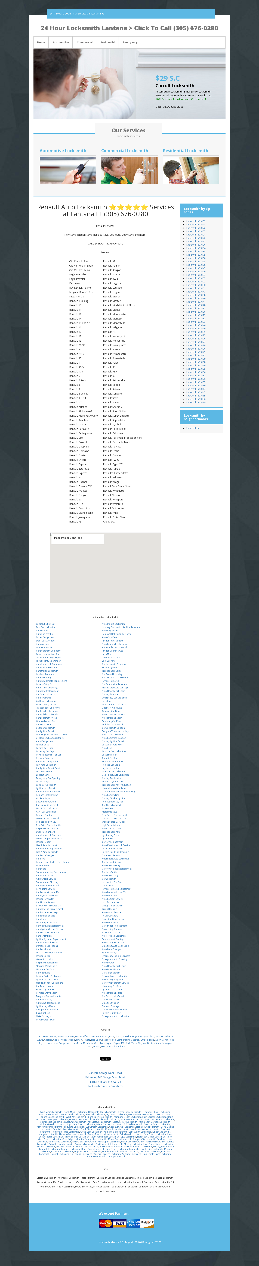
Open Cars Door (44, 647)
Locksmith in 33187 (195, 382)
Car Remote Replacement (114, 684)
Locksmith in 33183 (195, 321)
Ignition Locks (43, 955)
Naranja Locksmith (116, 1156)
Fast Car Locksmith (45, 627)
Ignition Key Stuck (110, 835)
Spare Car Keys (109, 952)
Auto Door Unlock (111, 969)
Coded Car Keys (110, 758)
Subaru (121, 1046)
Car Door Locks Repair (113, 996)
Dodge (62, 1043)
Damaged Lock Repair (47, 945)
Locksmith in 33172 (195, 227)
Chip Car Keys (43, 1012)
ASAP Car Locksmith (46, 811)
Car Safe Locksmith (45, 694)
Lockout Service (44, 774)
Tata (72, 1036)
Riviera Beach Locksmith (84, 1141)
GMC (103, 1046)
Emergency (130, 42)
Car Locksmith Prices (46, 717)
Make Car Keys (43, 1016)
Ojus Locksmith (128, 1136)
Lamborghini (123, 1039)
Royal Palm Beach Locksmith (81, 1124)
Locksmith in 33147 (195, 291)
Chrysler (142, 1043)
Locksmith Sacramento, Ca (105, 1081)
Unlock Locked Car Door (114, 788)
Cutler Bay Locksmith (95, 1156)
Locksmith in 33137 (195, 231)
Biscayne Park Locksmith (125, 1121)
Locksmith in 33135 (195, 368)
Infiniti (61, 1036)
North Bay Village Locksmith (151, 1136)
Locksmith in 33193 (195, 261)
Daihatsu (168, 1036)
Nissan (78, 1036)
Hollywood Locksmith (81, 1153)
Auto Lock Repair (44, 875)
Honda (96, 1046)
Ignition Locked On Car (47, 979)
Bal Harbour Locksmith (111, 1146)
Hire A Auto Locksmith (47, 845)
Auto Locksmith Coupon (114, 737)
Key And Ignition (110, 667)
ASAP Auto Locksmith (112, 932)
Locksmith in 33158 (195, 295)
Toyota (86, 1039)
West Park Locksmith (76, 1116)
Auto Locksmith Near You (114, 892)
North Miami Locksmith (75, 1111)
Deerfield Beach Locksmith (66, 1129)
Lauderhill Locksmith (49, 1149)
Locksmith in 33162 (195, 278)
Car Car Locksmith (111, 972)
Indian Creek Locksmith (132, 1141)
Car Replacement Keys (47, 912)
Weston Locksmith (65, 1146)
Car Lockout (42, 630)
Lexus (48, 1043)
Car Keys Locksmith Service (115, 982)
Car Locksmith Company (48, 650)
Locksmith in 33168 (195, 362)
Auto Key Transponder (47, 761)
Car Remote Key (44, 999)
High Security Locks (111, 825)
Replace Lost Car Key (112, 761)
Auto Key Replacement (47, 690)
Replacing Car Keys (111, 721)
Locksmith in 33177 (195, 342)
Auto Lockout (108, 962)
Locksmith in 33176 (195, 378)
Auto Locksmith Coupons (48, 835)
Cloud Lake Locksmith (91, 1131)
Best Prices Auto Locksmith (115, 774)
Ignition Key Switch (45, 898)
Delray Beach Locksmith (100, 1134)
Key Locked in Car (111, 768)
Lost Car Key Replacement (49, 952)
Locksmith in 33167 (195, 388)
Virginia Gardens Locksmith (107, 1153)
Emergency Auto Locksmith (115, 1016)
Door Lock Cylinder (45, 640)
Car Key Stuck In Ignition (113, 798)
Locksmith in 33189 (195, 385)
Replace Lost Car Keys (47, 794)
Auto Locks (41, 919)
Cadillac (48, 1039)
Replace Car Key (44, 815)
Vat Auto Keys (43, 798)
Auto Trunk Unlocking (46, 687)
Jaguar (109, 1043)
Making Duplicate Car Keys (115, 687)
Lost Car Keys (108, 660)
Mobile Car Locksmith (113, 724)
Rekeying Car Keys (45, 751)
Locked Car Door (44, 748)
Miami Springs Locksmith (76, 1136)
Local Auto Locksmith (112, 848)
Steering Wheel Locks (46, 966)
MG (123, 1043)
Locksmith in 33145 (195, 392)
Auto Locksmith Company (49, 664)
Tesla (151, 1039)
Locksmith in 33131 (195, 375)
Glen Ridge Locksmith (73, 1139)
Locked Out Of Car (111, 1012)
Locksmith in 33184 (195, 248)
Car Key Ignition (44, 935)
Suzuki (105, 1036)
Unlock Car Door (110, 1002)
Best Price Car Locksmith (48, 825)
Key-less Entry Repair (46, 992)
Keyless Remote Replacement (116, 888)
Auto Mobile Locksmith (113, 623)
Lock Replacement (111, 902)
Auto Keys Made (110, 630)
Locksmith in (192, 428)
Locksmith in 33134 (195, 251)
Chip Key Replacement (47, 962)
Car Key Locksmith (111, 999)
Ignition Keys (108, 838)
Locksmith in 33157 (195, 274)
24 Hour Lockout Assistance (50, 737)
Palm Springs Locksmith (154, 1116)
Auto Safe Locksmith (112, 828)
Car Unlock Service (45, 902)
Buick (98, 1036)
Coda (56, 1039)
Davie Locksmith (163, 1114)
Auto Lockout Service (112, 898)
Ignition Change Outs (112, 650)
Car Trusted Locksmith (47, 805)
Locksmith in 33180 (195, 258)
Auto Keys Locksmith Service (116, 845)
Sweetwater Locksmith (75, 1121)
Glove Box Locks (44, 959)
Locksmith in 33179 (195, 402)
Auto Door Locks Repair (114, 966)
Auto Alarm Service (111, 912)
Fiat (93, 1039)
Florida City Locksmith (87, 1146)
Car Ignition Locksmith (47, 670)
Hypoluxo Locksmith (116, 1114)
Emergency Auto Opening (114, 959)
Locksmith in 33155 (195, 331)
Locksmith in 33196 (195, 348)
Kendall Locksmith (60, 1153)
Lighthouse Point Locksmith (156, 1111)
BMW (111, 1036)
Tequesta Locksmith (74, 1126)
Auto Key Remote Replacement (51, 680)
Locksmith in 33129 (195, 358)
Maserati (135, 1039)
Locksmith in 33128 (195, 305)
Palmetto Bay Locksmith (115, 1131)
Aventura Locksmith (84, 1144)
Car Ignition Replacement (114, 925)
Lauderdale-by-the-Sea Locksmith (146, 1149)
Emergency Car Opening (48, 778)
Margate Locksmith (48, 1134)
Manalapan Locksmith (109, 1141)
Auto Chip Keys (109, 637)
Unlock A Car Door (45, 969)
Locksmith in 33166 (195, 372)
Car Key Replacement (112, 841)
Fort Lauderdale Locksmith (109, 1144)
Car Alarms (107, 885)
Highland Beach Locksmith (87, 1151)
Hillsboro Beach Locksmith (51, 1116)
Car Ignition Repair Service (49, 768)
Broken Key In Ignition (113, 979)
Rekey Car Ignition (45, 637)
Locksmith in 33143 (195, 268)
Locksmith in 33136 (195, 244)
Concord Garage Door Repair (105, 1072)
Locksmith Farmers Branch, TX (105, 1086)
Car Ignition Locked (45, 915)
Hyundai (64, 1039)
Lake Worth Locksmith (140, 1131)
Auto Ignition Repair (112, 717)
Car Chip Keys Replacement (49, 925)
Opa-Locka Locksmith (62, 1151)
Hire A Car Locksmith (112, 734)
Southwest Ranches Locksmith (135, 1119)
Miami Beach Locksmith (119, 1139)
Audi (128, 1043)
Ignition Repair (43, 841)
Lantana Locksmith (70, 1149)
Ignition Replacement (112, 640)
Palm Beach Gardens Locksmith (154, 1121)
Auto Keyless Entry (111, 865)
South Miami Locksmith (92, 1129)
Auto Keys (107, 748)
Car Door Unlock (44, 986)
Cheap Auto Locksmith (47, 1009)
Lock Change (108, 701)
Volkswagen (166, 1043)
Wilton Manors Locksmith (140, 1114)
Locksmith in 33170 (195, 328)
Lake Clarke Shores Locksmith (158, 1144)
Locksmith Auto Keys (112, 744)
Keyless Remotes (110, 680)
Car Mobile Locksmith (47, 714)
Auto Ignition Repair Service (49, 929)
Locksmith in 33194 (195, 234)
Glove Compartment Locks (49, 838)
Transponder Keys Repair (48, 657)
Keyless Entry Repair (46, 704)
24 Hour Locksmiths (46, 701)
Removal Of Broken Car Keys (116, 633)
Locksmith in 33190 (195, 271)
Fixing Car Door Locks (113, 919)
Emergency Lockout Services (116, 955)
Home (41, 42)
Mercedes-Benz (74, 1043)
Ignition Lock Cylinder (112, 989)
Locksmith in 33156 (195, 399)
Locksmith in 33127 (195, 335)
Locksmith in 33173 (195, 315)
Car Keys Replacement (47, 711)
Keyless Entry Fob (44, 684)
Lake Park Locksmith (150, 1151)
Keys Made (107, 654)
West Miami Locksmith (51, 1111)
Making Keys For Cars (112, 781)
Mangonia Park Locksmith (49, 1126)
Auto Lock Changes (111, 949)
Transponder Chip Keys (48, 707)
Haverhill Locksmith (95, 1114)
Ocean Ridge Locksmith (129, 1111)
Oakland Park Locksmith (72, 1114)
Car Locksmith (109, 878)
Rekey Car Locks (110, 915)
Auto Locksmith (109, 895)
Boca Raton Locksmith (163, 1119)
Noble (72, 1039)
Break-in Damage (110, 1006)
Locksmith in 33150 (195, 284)
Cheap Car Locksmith (112, 905)
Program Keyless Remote (48, 996)
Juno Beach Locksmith (117, 1149)
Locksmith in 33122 (195, 281)
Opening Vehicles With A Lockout (52, 734)
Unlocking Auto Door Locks (115, 945)
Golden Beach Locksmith (52, 1124)
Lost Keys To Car (44, 771)
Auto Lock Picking (110, 794)
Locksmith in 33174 (195, 224)
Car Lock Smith (109, 872)
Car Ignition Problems (47, 667)
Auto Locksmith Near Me (48, 791)
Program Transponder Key (115, 731)
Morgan (144, 1036)
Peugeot (106, 1039)
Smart (79, 1039)
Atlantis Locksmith (129, 1151)
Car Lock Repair (44, 949)
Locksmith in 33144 (195, 301)
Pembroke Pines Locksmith (65, 1131)
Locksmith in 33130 (195, 298)
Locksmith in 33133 (195, 221)
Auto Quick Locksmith (47, 895)
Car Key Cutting (43, 677)
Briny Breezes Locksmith (61, 1144)
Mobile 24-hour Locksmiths (49, 982)
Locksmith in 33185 (195, 241)
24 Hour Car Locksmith (113, 771)
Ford (102, 1043)
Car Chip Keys (43, 972)
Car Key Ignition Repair (113, 741)
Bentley (151, 1043)
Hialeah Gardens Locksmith (73, 1134)
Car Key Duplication (112, 778)
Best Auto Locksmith (46, 801)
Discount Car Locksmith (48, 818)
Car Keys (40, 858)
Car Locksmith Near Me (47, 892)
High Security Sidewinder (48, 660)
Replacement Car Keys (113, 939)
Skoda (118, 1036)
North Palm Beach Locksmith (127, 1134)
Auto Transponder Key (113, 714)
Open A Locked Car (46, 721)
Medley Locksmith (133, 1144)
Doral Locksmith (110, 1151)
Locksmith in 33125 (195, 352)
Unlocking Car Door (112, 986)
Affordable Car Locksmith (115, 647)
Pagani (116, 1043)
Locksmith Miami (108, 1242)
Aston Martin (161, 1039)
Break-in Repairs (44, 758)
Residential (107, 42)
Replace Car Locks (111, 764)
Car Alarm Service (111, 855)
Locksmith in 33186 (195, 311)
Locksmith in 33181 (195, 308)
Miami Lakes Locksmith (51, 1121)
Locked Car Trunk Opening (115, 851)
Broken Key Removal (112, 929)
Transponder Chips (111, 670)
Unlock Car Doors (111, 657)
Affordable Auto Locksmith (115, 858)
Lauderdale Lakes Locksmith (157, 1153)
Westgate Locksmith (58, 1119)
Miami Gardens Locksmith (109, 1124)
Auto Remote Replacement (49, 848)
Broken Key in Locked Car (48, 905)
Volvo (134, 1043)
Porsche (127, 1036)
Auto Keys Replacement (48, 1002)
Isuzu (55, 1043)
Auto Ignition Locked (112, 992)
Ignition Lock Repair (46, 788)
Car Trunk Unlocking (112, 674)
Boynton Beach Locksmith (157, 1124)
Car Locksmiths (43, 724)
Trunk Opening (109, 908)
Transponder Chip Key (47, 882)
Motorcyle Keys (109, 811)
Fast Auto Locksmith (46, 764)
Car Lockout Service (112, 862)
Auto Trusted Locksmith (114, 935)
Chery (152, 1036)
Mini (67, 1036)
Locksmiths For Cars (112, 882)
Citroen (144, 1039)
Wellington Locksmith (163, 1146)
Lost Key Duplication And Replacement (121, 627)
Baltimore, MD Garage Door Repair (105, 1077)
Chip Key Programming (47, 828)
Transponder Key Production (116, 784)
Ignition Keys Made (45, 1006)
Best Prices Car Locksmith (115, 815)
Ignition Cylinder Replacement (51, 939)
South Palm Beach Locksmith (105, 1136)
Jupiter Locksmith (160, 1131)
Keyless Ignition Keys (46, 989)
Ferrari (53, 1036)
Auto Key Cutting (110, 875)
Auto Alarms (42, 644)
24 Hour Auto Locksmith (114, 704)
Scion (98, 1039)
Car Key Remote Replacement (116, 868)
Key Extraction (43, 865)
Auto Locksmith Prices (47, 942)
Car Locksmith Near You (48, 932)
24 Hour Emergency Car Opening (118, 791)
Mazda (89, 1046)
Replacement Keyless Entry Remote (53, 862)
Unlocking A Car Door (47, 922)
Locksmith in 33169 (195, 365)
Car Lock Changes (45, 855)
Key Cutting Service (45, 888)
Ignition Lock (42, 744)
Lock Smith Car (109, 754)
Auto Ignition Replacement (115, 644)
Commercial (84, 42)
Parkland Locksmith (155, 1141)
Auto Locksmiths (44, 633)
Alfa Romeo (89, 1036)
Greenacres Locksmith (80, 1119)
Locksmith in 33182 (195, 318)
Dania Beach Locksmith (92, 1149)
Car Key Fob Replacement (115, 1009)
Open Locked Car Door (113, 821)
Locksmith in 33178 (195, 345)
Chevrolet (112, 1046)
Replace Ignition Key (46, 821)
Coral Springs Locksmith (100, 1116)
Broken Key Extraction (113, 942)
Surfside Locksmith (131, 1153)
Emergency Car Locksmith (115, 697)
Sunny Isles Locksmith (96, 1139)
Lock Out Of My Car (45, 623)
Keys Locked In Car (45, 1019)
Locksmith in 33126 (195, 338)
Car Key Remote (110, 694)
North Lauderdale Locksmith (145, 1129)
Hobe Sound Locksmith (147, 1126)
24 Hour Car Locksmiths (114, 751)
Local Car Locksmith (46, 784)
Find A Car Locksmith (46, 808)
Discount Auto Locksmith (114, 976)
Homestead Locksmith (59, 1141)
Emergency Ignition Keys (48, 654)
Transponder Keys (111, 831)
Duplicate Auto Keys (112, 707)
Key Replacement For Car (48, 754)
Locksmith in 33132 (195, 355)
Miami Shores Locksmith (117, 1129)
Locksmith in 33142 (195, 238)
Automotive (61, 42)
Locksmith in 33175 (195, 254)
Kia (157, 1043)
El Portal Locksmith (133, 1124)
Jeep (114, 1039)
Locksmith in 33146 (195, 325)
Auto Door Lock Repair (113, 690)
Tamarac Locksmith (48, 1114)
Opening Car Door (111, 711)
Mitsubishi (88, 1043)
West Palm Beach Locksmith (138, 1146)
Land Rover (43, 1036)
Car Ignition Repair (45, 731)
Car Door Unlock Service (114, 818)
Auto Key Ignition (44, 741)
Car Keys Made (43, 697)
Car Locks (41, 868)
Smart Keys (107, 808)
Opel (96, 1043)
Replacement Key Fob (113, 801)
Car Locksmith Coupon (113, 727)
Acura (40, 1039)
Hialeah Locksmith (46, 1146)
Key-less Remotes (45, 674)
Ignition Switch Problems (48, 976)
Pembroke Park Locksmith (106, 1119)
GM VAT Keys (42, 781)
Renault (159, 1036)
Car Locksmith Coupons (114, 664)
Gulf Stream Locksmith (96, 1126)
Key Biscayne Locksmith (99, 1121)
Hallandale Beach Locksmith (102, 1111)
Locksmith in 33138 (195, 264)
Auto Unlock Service (46, 878)
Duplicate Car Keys (45, 831)
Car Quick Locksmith (112, 805)
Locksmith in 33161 (195, 288)
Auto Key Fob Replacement (49, 908)
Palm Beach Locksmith (155, 1134)
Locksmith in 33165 (195, 395)
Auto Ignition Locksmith (47, 885)
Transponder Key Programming (52, 872)
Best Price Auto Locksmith (115, 677)
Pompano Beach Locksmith (127, 1116)
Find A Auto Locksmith (47, 851)
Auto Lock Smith (110, 922)
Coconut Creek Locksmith (122, 1126)
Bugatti (135, 1036)
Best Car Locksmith (45, 727)
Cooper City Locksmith (144, 1139)
